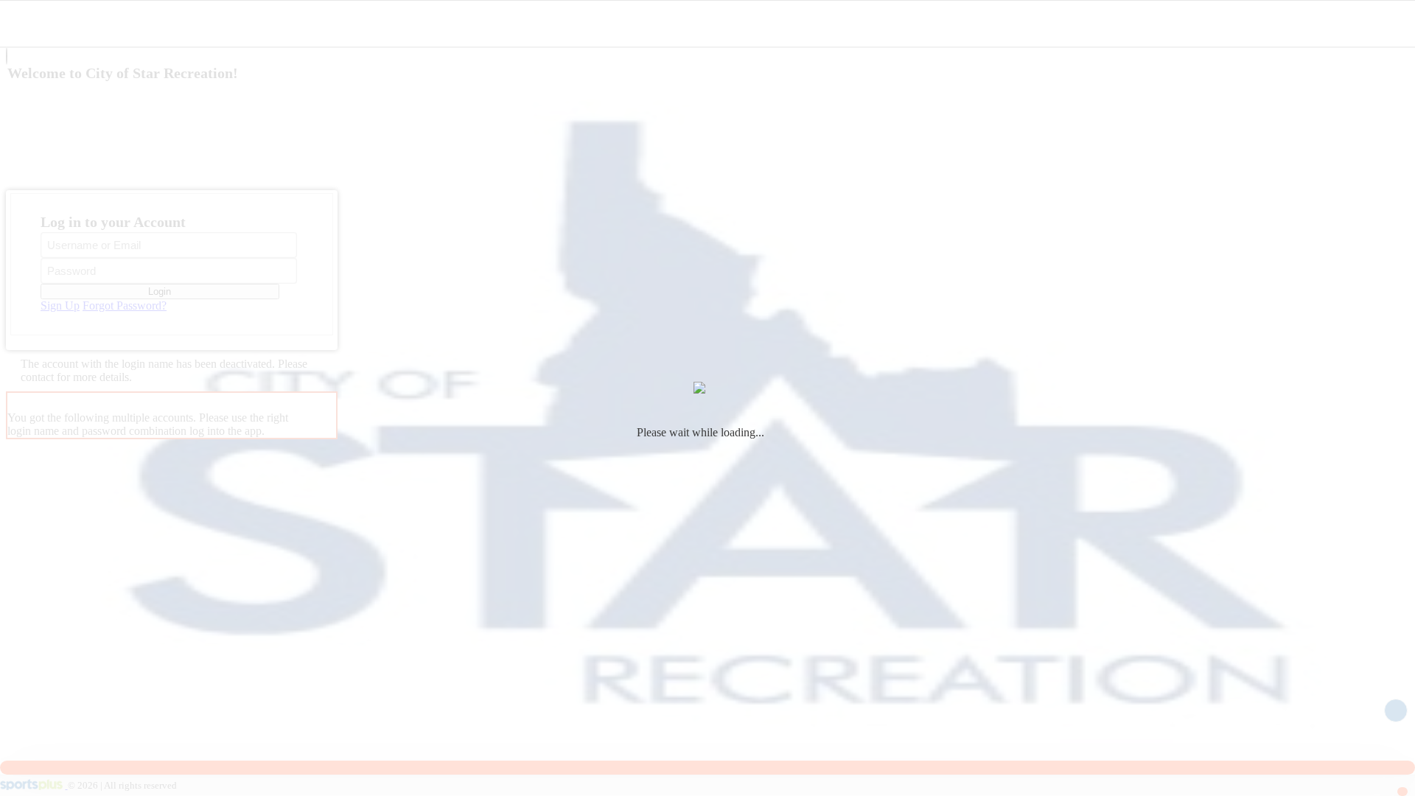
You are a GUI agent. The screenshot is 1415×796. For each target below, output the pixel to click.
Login (159, 291)
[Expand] (6, 56)
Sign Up (60, 305)
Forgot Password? (125, 305)
